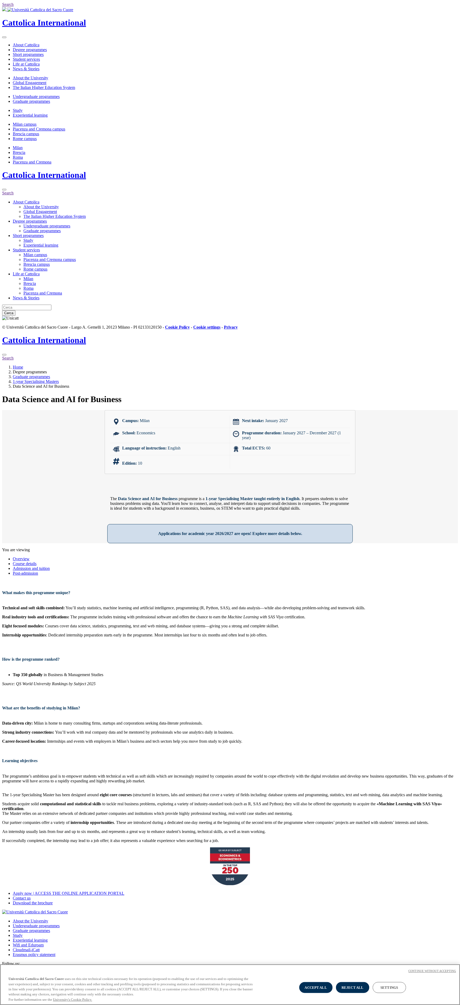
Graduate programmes (31, 101)
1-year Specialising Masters (36, 381)
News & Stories (26, 69)
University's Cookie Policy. (72, 1000)
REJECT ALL (352, 988)
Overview (21, 559)
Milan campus (24, 124)
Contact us (22, 898)
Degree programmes (30, 49)
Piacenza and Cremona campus (39, 129)
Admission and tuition (31, 568)
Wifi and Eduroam (28, 945)
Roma (18, 157)
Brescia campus (26, 134)
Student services (26, 59)
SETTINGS (389, 988)
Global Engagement (29, 82)
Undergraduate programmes (36, 96)
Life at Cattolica (26, 64)
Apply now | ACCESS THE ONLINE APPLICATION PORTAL (68, 893)
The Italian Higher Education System (44, 87)
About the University (30, 78)
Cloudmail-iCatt (26, 949)
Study (18, 110)
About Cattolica (26, 45)
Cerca (8, 313)
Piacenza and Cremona (32, 162)
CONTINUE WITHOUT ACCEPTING (432, 971)
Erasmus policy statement (34, 954)
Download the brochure (33, 903)
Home (18, 367)
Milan (18, 147)
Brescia (19, 152)
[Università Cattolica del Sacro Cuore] (37, 9)
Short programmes (28, 54)
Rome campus (25, 138)
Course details (24, 563)
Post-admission (25, 573)
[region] (230, 984)
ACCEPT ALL (316, 988)
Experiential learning (30, 115)
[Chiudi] (4, 189)
